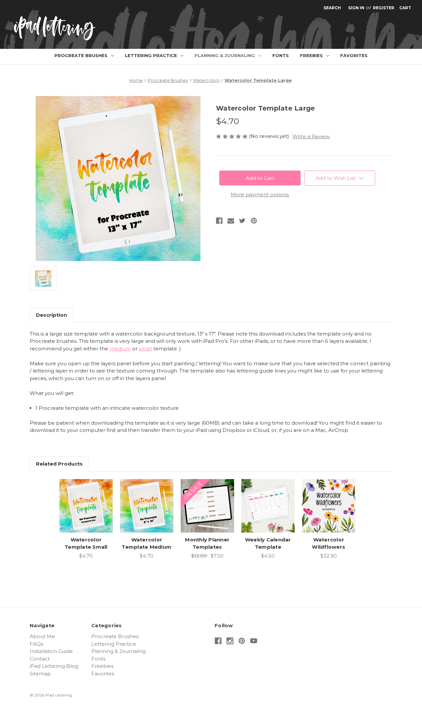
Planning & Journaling (225, 55)
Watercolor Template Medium (146, 543)
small (145, 348)
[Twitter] (242, 221)
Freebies (311, 55)
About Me (42, 636)
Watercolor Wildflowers (328, 543)
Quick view (85, 499)
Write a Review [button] (311, 136)
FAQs (36, 644)
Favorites (354, 55)
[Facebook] (219, 221)
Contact (40, 659)
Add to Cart (86, 512)
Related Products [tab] (59, 464)
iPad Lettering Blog (54, 666)
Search (332, 7)
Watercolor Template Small (86, 543)
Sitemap (40, 673)
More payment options (260, 194)
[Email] (230, 221)
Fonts (280, 55)
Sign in (356, 7)
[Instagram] (229, 640)
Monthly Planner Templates (207, 543)
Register (383, 7)
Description (51, 315)
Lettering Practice (151, 55)
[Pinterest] (254, 221)
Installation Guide (51, 651)
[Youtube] (253, 640)
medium (120, 348)
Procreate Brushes (80, 55)
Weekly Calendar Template (268, 543)
